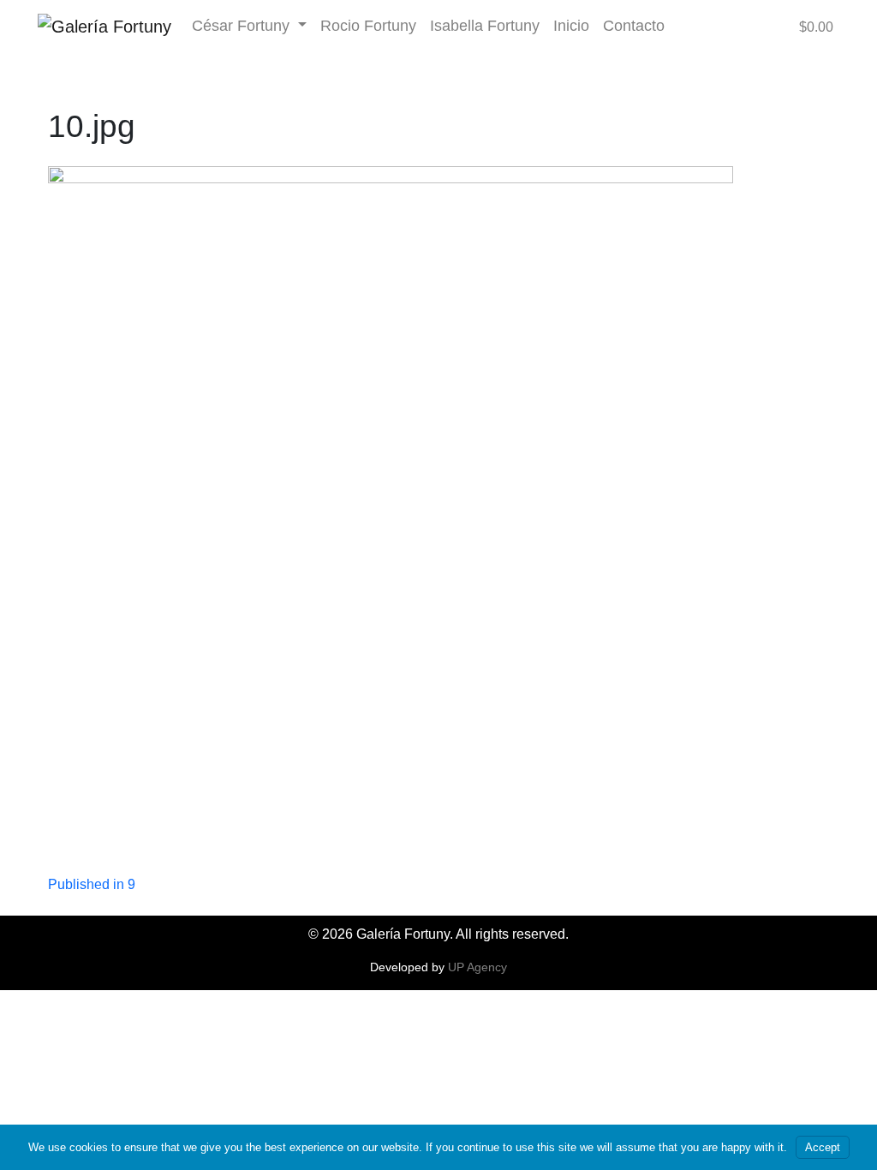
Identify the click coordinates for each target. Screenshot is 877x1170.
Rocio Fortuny (368, 25)
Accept (822, 1147)
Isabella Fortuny (485, 25)
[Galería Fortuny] (104, 26)
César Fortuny (243, 25)
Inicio (571, 25)
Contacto (634, 25)
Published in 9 (91, 884)
